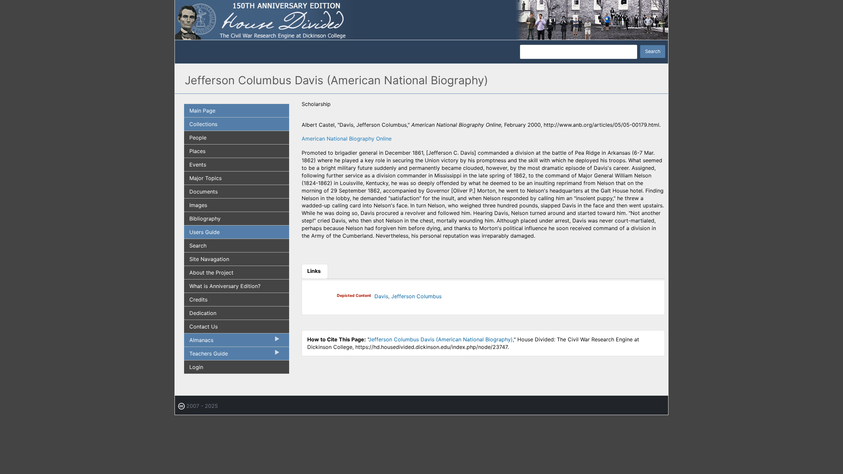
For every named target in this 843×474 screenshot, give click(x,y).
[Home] (421, 19)
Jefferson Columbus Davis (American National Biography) (440, 339)
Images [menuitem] (198, 205)
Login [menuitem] (196, 367)
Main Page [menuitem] (202, 110)
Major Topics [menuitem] (205, 178)
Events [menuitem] (197, 164)
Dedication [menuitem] (202, 313)
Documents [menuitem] (203, 191)
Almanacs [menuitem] (198, 342)
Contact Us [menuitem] (203, 326)
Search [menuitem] (197, 245)
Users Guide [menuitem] (204, 232)
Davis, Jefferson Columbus (408, 296)
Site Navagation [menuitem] (209, 259)
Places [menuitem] (197, 151)
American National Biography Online (347, 138)
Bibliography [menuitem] (205, 218)
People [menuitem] (197, 137)
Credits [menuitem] (198, 299)
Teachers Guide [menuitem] (206, 355)
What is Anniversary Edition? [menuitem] (224, 286)
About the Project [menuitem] (211, 272)
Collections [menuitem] (203, 124)
